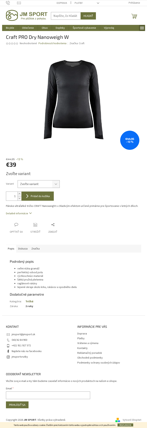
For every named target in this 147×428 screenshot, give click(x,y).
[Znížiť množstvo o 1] (19, 198)
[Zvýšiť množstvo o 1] (19, 194)
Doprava (62, 3)
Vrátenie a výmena (87, 343)
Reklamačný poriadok (89, 353)
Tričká (29, 301)
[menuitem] (10, 28)
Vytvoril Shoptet (132, 420)
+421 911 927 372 (21, 345)
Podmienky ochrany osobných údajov (98, 363)
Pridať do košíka (40, 196)
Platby (79, 3)
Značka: (76, 43)
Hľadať (88, 15)
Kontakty (82, 348)
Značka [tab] (35, 249)
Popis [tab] (11, 249)
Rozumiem (125, 425)
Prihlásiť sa (17, 404)
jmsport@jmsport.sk (23, 334)
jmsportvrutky (20, 357)
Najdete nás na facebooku (27, 351)
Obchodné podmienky (90, 358)
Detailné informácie (17, 213)
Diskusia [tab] (23, 249)
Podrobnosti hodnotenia (52, 43)
